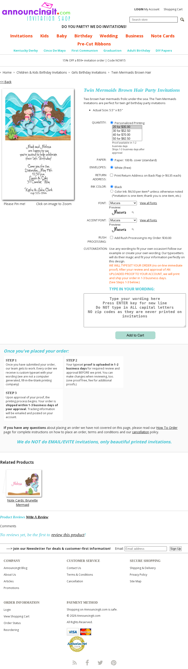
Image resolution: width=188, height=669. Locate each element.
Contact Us (74, 568)
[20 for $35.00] (127, 127)
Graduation (112, 50)
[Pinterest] (114, 663)
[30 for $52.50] (127, 131)
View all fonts (148, 203)
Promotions (11, 588)
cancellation (140, 432)
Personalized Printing (129, 123)
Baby (61, 36)
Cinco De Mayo (55, 50)
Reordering (11, 630)
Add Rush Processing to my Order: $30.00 (142, 238)
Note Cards (162, 36)
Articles (9, 581)
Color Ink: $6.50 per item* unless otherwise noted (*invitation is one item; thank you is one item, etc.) (146, 193)
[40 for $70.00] (127, 135)
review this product (67, 534)
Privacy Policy (138, 575)
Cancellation (75, 581)
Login (7, 610)
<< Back (5, 82)
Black (118, 187)
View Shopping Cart (16, 616)
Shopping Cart (173, 9)
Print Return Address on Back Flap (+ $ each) (147, 175)
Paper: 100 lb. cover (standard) (135, 160)
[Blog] (74, 663)
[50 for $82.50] (127, 139)
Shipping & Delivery (143, 568)
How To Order (166, 427)
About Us (10, 575)
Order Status (12, 623)
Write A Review (37, 517)
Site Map (135, 581)
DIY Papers (164, 50)
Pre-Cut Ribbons (94, 44)
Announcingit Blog (15, 568)
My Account (146, 9)
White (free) (122, 168)
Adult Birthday (138, 50)
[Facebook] (87, 663)
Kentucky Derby (26, 50)
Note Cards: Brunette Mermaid (22, 502)
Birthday (83, 36)
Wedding (109, 36)
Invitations (21, 36)
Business (134, 36)
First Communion (85, 50)
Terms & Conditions (80, 575)
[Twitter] (101, 663)
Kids (44, 36)
